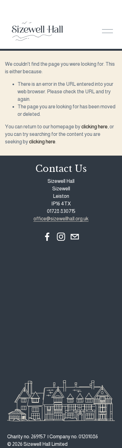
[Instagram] (61, 236)
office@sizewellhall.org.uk (61, 218)
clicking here (94, 126)
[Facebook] (47, 236)
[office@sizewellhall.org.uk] (74, 236)
